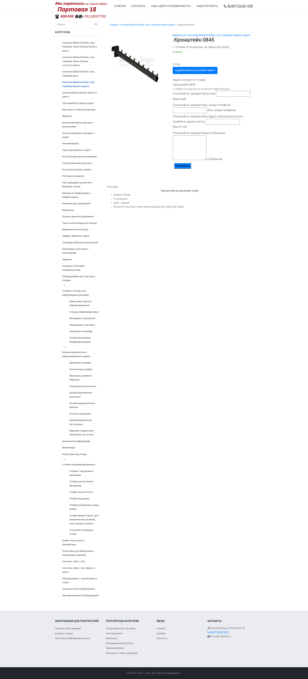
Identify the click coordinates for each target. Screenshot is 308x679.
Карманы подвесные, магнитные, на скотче (81, 432)
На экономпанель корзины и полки (78, 135)
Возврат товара (64, 633)
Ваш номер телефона (221, 110)
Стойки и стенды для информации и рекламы (75, 292)
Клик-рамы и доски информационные (80, 303)
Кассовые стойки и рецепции (78, 109)
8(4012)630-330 (240, 6)
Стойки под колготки (81, 492)
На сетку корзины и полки (76, 169)
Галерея (161, 633)
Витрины (67, 116)
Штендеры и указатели (82, 318)
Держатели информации (76, 441)
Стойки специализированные (78, 464)
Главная (120, 6)
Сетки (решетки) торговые (77, 163)
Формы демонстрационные (78, 216)
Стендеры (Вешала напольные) (80, 242)
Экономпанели (70, 143)
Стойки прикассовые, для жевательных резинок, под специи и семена (84, 519)
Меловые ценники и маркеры (80, 377)
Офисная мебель (115, 648)
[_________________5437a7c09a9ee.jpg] (137, 61)
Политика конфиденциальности (72, 638)
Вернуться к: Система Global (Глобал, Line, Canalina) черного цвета (211, 35)
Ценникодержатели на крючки (82, 405)
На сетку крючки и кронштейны (79, 156)
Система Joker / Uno (73, 561)
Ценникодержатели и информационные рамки (76, 354)
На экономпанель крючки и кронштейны (77, 124)
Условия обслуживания (68, 628)
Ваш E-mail (180, 126)
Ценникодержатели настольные (80, 422)
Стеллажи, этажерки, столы (81, 532)
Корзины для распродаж (76, 203)
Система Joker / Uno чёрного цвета (78, 570)
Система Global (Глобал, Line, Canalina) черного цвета (78, 84)
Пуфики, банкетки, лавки (75, 236)
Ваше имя (179, 99)
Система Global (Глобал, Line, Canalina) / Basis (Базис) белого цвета (79, 46)
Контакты (138, 6)
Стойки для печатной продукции (81, 483)
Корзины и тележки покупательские (73, 268)
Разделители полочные (82, 386)
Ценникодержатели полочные (80, 394)
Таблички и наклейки (80, 331)
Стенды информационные (84, 312)
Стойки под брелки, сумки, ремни (84, 507)
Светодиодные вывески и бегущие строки (77, 184)
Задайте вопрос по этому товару (195, 70)
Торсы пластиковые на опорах (79, 223)
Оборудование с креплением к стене (79, 580)
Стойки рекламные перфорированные (80, 339)
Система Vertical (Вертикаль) (78, 589)
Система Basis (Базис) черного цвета (79, 94)
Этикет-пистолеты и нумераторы (73, 542)
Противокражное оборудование (80, 595)
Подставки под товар (74, 454)
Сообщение (214, 159)
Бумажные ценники (80, 362)
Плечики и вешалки (73, 176)
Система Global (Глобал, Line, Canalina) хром (78, 73)
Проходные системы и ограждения (75, 251)
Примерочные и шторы (75, 229)
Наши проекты (206, 6)
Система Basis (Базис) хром (77, 103)
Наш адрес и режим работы (171, 6)
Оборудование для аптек (119, 643)
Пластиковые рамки (80, 369)
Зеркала (67, 259)
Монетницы (68, 447)
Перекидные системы (82, 325)
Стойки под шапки (79, 498)
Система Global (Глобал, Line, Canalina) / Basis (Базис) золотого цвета (78, 61)
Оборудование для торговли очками (78, 278)
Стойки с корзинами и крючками (81, 473)
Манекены (68, 210)
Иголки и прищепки (80, 413)
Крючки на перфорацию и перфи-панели (76, 195)
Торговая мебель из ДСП (76, 150)
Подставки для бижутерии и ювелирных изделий (78, 553)
